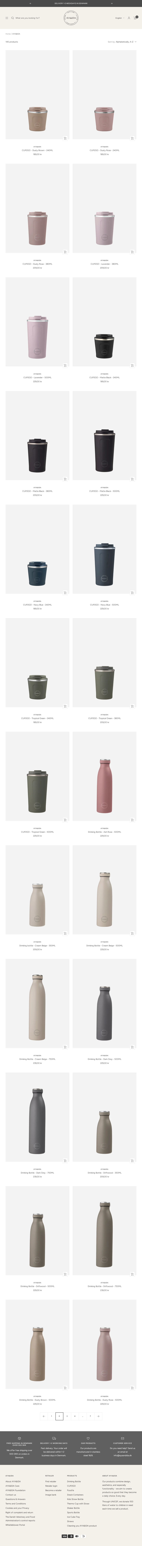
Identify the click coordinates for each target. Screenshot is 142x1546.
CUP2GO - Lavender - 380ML (104, 264)
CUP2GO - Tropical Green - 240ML (37, 718)
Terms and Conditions (16, 1503)
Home (8, 34)
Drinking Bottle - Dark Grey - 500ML (104, 1059)
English (119, 18)
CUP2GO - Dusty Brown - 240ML (37, 150)
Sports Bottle (73, 1512)
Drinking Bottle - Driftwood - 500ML (37, 1286)
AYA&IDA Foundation (15, 1490)
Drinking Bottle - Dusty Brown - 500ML (37, 1400)
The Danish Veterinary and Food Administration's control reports (20, 1519)
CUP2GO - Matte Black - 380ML (37, 491)
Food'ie (70, 1490)
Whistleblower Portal (15, 1525)
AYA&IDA (37, 147)
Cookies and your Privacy (17, 1508)
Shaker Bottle (73, 1508)
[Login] (129, 18)
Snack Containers (75, 1495)
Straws (70, 1521)
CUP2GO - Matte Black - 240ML (104, 377)
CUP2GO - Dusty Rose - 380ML (37, 264)
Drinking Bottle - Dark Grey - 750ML (37, 1173)
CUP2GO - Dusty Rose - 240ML (104, 150)
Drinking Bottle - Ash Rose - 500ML (104, 832)
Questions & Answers (15, 1499)
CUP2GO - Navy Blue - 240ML (37, 605)
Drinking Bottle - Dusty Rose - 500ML (104, 1400)
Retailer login (51, 1486)
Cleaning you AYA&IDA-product (82, 1526)
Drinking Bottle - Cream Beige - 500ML (104, 945)
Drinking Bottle (74, 1481)
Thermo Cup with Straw (78, 1503)
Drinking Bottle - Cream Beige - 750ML (37, 1059)
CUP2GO (71, 1486)
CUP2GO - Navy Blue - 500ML (104, 605)
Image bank (50, 1495)
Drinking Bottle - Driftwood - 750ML (104, 1286)
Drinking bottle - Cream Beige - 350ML (37, 945)
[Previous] (44, 1416)
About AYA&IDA (13, 1481)
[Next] (98, 1416)
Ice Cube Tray (73, 1517)
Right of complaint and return (19, 1512)
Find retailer (50, 1481)
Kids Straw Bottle (75, 1499)
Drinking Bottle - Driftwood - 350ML (104, 1173)
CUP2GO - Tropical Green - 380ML (104, 718)
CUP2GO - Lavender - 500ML (37, 377)
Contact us (11, 1495)
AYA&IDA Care (12, 1486)
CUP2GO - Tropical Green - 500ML (37, 832)
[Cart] (135, 18)
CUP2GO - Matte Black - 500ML (104, 491)
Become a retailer (53, 1490)
